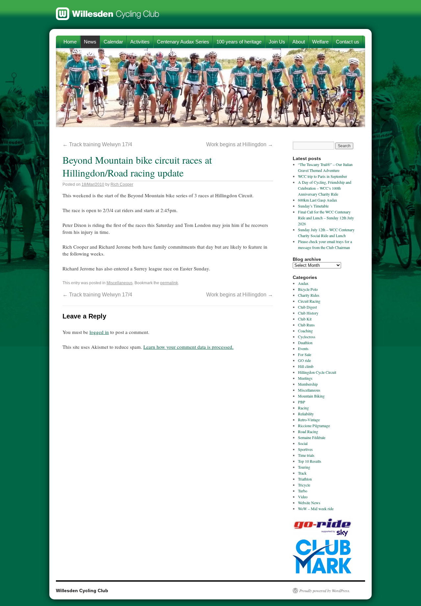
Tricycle (304, 484)
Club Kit (304, 318)
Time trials (306, 455)
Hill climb (305, 366)
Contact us (347, 41)
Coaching (305, 330)
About (298, 41)
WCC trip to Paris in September (322, 176)
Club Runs (306, 324)
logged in (99, 332)
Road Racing (308, 431)
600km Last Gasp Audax (317, 200)
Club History (308, 313)
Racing (303, 407)
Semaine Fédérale (311, 437)
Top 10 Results (309, 461)
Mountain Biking (311, 396)
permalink (169, 283)
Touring (304, 467)
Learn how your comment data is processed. (188, 347)
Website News (309, 502)
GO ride (304, 360)
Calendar (113, 41)
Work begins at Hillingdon (239, 144)
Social (303, 443)
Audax (303, 283)
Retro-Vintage (309, 419)
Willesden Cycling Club (107, 10)
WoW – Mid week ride (316, 508)
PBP (301, 401)
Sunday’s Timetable (313, 205)
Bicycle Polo (308, 289)
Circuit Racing (309, 301)
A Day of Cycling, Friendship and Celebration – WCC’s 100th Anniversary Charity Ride (324, 188)
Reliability (306, 413)
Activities (140, 41)
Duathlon (305, 342)
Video (303, 496)
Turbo (302, 490)
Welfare (320, 41)
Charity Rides (308, 295)
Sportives (305, 449)
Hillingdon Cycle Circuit (317, 372)
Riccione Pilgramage (314, 425)
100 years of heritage (238, 41)
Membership (308, 384)
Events (303, 348)
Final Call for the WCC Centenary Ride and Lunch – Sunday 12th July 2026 (326, 217)
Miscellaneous (120, 283)
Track (302, 473)
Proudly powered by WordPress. (324, 590)
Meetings (305, 378)
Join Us (277, 41)
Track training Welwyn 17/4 (97, 144)
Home (70, 41)
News (90, 41)
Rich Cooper (122, 184)
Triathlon (305, 479)
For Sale (304, 354)
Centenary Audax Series (183, 41)
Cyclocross (306, 336)
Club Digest (307, 307)
